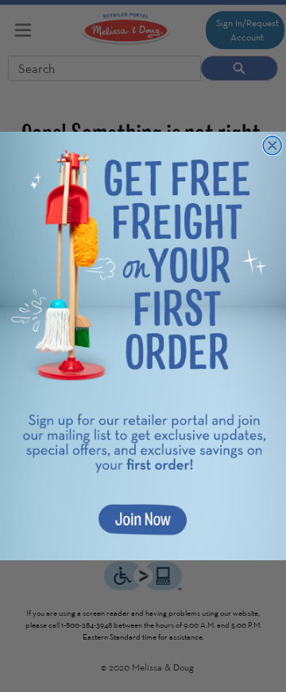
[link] (143, 346)
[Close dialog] (272, 145)
